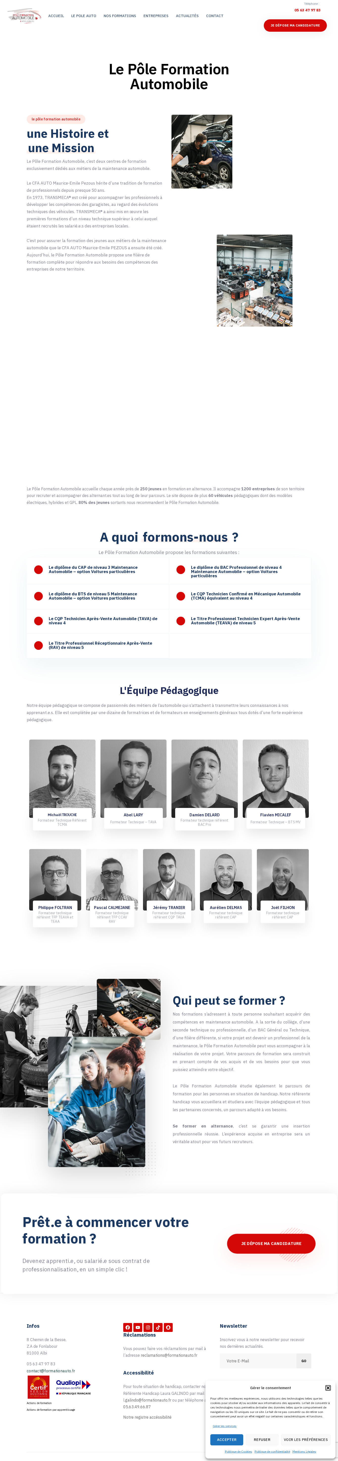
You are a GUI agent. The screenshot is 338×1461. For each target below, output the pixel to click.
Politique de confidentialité (272, 1451)
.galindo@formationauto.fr (148, 1400)
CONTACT (214, 15)
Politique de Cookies (238, 1451)
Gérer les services (225, 1426)
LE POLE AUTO (83, 15)
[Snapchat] (168, 1327)
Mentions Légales (304, 1451)
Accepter (227, 1439)
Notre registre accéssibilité (147, 1417)
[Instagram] (148, 1327)
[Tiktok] (158, 1327)
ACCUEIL (56, 15)
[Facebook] (127, 1327)
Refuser (262, 1439)
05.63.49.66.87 (137, 1406)
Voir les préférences (306, 1439)
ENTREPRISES (156, 15)
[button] (328, 1387)
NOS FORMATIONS (120, 15)
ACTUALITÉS (187, 15)
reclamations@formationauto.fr (169, 1355)
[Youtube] (137, 1327)
